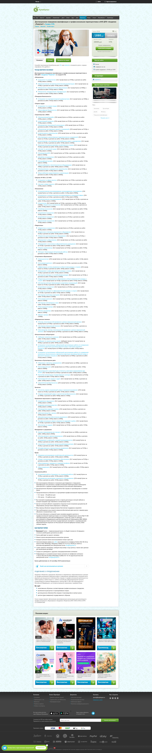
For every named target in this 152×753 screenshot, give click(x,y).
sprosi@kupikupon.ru (99, 697)
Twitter (115, 698)
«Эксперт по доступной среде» (47, 149)
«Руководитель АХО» (44, 153)
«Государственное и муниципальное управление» (53, 448)
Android (67, 65)
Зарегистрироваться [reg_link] (111, 1)
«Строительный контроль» (46, 121)
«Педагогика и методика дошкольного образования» (54, 232)
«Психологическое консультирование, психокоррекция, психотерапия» (60, 191)
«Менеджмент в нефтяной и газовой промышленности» (55, 440)
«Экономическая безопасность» (48, 383)
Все (34, 18)
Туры (73, 18)
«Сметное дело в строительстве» (48, 133)
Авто (77, 18)
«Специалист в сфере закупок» (47, 180)
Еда (37, 18)
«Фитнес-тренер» (43, 315)
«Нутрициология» (43, 259)
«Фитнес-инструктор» (44, 311)
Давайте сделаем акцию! (57, 697)
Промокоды (110, 18)
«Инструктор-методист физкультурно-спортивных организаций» (58, 283)
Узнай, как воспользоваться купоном (51, 566)
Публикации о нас (39, 699)
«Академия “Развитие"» (48, 75)
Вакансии (36, 701)
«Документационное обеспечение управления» (52, 417)
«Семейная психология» (45, 209)
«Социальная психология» (46, 213)
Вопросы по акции (63, 60)
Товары (89, 18)
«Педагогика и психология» (51, 205)
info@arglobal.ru (71, 545)
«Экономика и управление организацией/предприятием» (56, 444)
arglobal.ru (98, 79)
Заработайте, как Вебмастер (58, 699)
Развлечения (57, 18)
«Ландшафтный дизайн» (45, 161)
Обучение (83, 18)
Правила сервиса (39, 704)
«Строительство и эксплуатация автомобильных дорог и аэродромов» (59, 141)
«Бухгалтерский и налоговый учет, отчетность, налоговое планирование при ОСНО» (61, 371)
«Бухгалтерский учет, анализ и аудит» (49, 379)
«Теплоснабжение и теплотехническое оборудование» (55, 165)
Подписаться (40, 747)
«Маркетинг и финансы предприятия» (50, 363)
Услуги (95, 18)
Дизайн (95, 111)
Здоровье (49, 18)
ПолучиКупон (102, 18)
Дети (63, 18)
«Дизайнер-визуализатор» (46, 157)
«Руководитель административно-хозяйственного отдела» (56, 145)
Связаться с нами (97, 700)
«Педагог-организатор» (45, 248)
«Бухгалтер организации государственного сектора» (54, 375)
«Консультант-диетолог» (45, 263)
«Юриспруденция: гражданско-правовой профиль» (54, 463)
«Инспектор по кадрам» (45, 425)
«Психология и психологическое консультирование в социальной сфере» (60, 195)
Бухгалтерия (106, 108)
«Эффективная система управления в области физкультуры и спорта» (59, 267)
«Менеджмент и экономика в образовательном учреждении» (57, 244)
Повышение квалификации (100, 115)
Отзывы (50, 60)
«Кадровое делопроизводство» (47, 405)
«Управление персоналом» (46, 401)
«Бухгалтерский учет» (44, 367)
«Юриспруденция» (43, 467)
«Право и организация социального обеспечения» (53, 459)
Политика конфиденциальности (80, 704)
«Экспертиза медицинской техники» (49, 326)
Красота (42, 18)
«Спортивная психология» (46, 217)
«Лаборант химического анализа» (48, 337)
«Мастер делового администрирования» (50, 436)
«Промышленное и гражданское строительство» (53, 169)
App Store (54, 713)
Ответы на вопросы (39, 706)
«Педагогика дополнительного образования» (52, 236)
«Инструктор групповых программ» (49, 295)
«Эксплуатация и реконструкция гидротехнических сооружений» (58, 137)
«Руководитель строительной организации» (51, 125)
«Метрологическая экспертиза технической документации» (56, 84)
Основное (39, 60)
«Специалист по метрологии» (47, 80)
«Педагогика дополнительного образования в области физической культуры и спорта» (62, 279)
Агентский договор (76, 697)
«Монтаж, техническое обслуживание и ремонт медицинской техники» (60, 322)
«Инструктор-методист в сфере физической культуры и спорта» (57, 291)
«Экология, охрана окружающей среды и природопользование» (58, 390)
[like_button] (113, 31)
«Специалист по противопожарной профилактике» (54, 99)
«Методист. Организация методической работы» (53, 252)
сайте (55, 542)
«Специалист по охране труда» (47, 106)
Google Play (64, 713)
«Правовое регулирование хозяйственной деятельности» (55, 455)
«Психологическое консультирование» (50, 199)
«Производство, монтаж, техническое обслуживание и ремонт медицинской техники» (61, 330)
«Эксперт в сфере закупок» (46, 184)
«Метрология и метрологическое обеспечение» (52, 88)
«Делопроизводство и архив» (47, 413)
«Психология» (42, 203)
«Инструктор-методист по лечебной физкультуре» (53, 275)
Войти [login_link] (99, 1)
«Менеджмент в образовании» (47, 240)
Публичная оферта (76, 701)
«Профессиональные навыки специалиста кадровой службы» (57, 421)
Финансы (103, 111)
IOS (60, 65)
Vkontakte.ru (113, 698)
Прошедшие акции (55, 701)
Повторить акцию (104, 48)
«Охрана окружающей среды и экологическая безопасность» (57, 394)
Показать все (104, 118)
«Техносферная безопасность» (47, 110)
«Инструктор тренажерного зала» (48, 303)
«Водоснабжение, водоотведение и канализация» (53, 173)
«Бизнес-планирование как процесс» (49, 432)
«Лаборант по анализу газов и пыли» (49, 341)
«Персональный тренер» (45, 307)
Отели (68, 18)
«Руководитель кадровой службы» (48, 409)
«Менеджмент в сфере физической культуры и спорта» (55, 271)
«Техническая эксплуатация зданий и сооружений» (54, 129)
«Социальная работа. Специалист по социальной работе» (55, 474)
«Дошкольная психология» (46, 221)
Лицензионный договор (77, 699)
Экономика (96, 108)
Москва (37, 1)
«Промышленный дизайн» (46, 117)
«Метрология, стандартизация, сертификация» (52, 92)
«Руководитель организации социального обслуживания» (56, 478)
